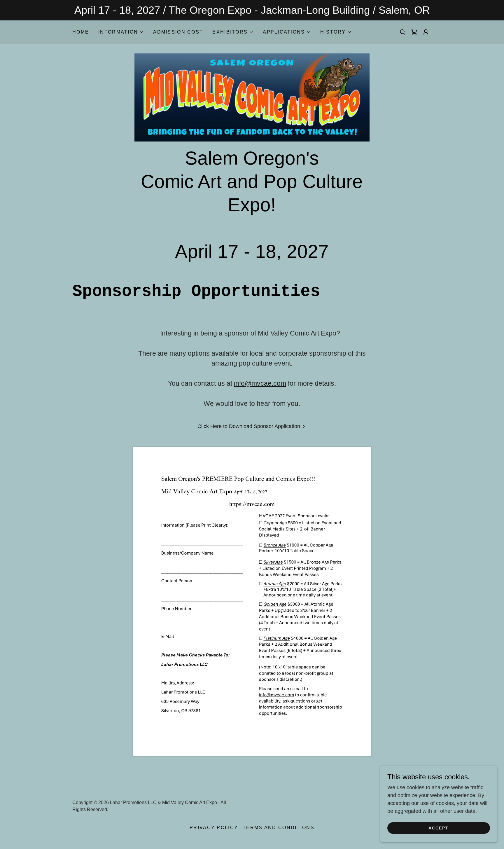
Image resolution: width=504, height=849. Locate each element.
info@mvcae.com (260, 383)
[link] (414, 32)
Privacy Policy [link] (214, 827)
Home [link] (80, 31)
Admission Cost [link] (178, 31)
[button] (121, 32)
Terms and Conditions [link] (278, 827)
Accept (438, 828)
